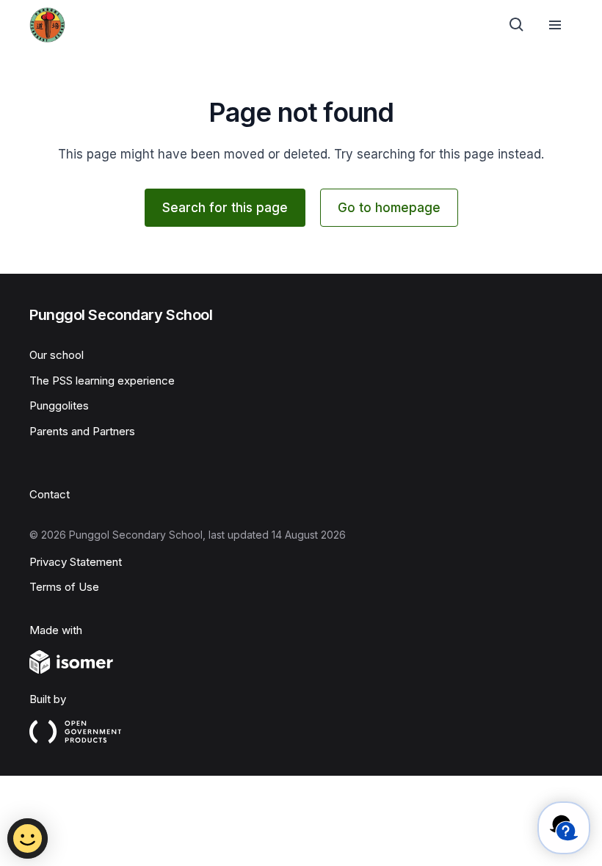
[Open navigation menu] (555, 25)
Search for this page (225, 207)
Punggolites (59, 405)
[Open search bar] (516, 25)
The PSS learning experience (102, 380)
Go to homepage (389, 207)
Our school (56, 355)
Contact (49, 494)
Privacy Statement (75, 562)
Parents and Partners (82, 431)
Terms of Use (64, 587)
